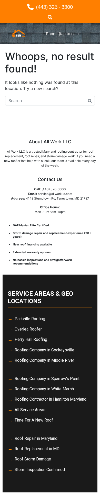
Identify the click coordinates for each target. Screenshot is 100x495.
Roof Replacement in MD (37, 448)
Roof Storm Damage (33, 459)
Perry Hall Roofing (31, 339)
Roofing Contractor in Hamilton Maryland (50, 399)
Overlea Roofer (28, 329)
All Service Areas (30, 409)
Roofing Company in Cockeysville (44, 350)
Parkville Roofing (30, 318)
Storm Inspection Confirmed (40, 469)
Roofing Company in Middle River (44, 360)
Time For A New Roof (34, 420)
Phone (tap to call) (62, 33)
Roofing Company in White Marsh (44, 388)
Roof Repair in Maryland (36, 438)
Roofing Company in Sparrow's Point (47, 378)
